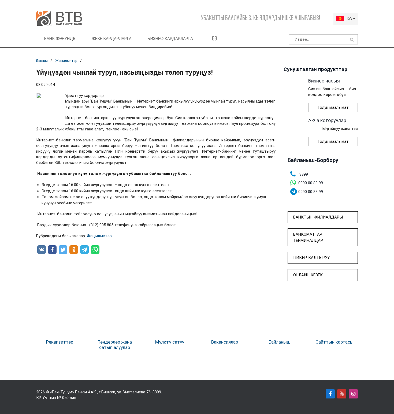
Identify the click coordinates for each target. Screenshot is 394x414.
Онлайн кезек (308, 275)
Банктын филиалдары (318, 217)
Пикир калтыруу (311, 257)
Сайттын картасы (334, 342)
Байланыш (280, 342)
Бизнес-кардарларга (170, 38)
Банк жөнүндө (60, 38)
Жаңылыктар (66, 61)
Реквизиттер (59, 342)
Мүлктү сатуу (169, 342)
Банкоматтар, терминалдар (308, 237)
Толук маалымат (333, 107)
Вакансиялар (224, 342)
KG (349, 19)
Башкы (42, 61)
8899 (157, 392)
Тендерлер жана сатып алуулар (115, 344)
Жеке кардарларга (112, 38)
